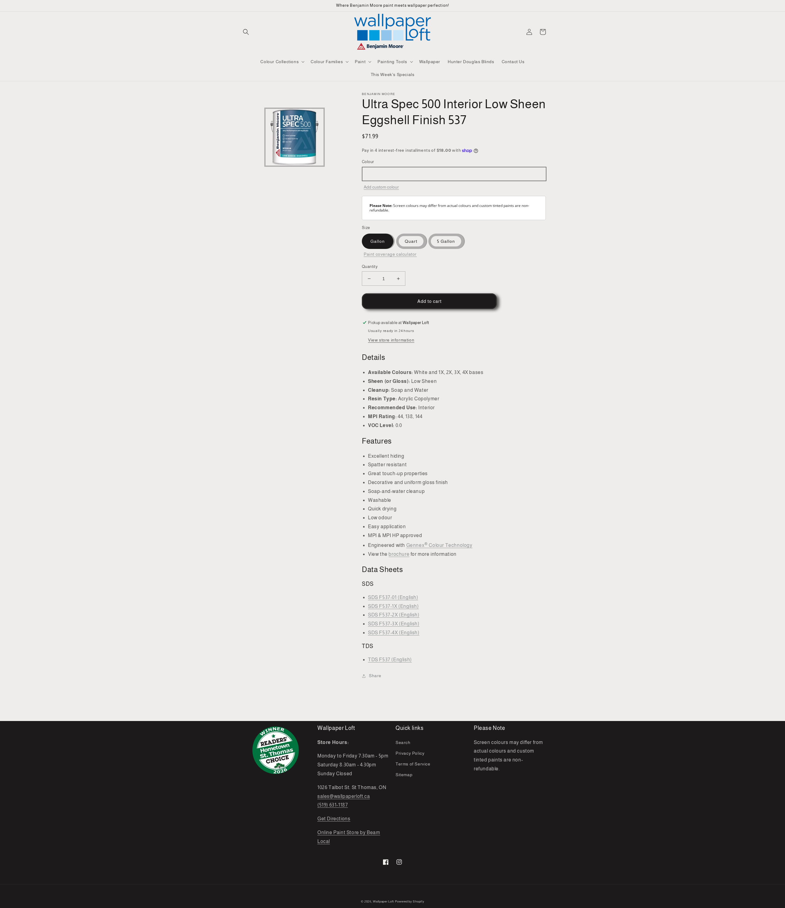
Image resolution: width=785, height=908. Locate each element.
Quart (411, 241)
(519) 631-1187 (332, 804)
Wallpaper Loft (383, 901)
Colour (368, 161)
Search (403, 742)
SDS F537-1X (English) (393, 606)
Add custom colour (381, 187)
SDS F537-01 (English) (393, 597)
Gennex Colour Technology (439, 545)
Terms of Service (413, 763)
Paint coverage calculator (390, 254)
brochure (399, 554)
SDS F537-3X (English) (393, 623)
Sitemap (404, 774)
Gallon (377, 241)
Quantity (369, 266)
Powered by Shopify (409, 901)
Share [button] (375, 675)
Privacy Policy (410, 753)
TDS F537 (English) (390, 659)
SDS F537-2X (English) (393, 614)
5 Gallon (446, 241)
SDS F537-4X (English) (393, 632)
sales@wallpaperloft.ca (343, 796)
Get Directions (333, 818)
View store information (391, 340)
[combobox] (454, 174)
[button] (246, 32)
